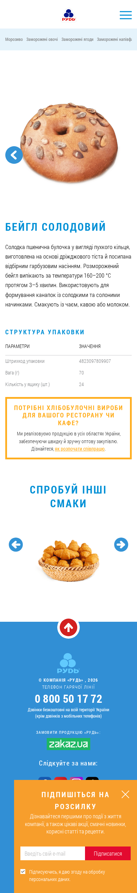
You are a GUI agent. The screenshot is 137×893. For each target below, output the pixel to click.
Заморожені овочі (42, 39)
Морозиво (14, 39)
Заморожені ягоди (77, 39)
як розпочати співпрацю (80, 448)
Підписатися (108, 853)
